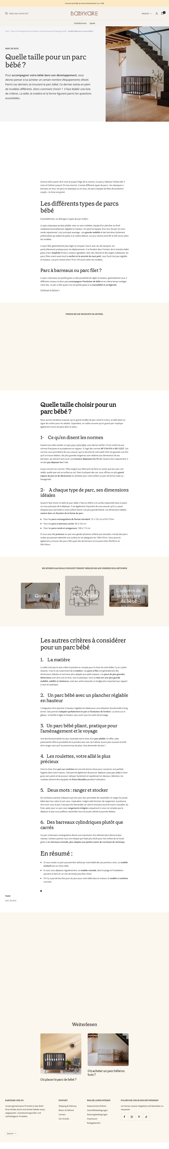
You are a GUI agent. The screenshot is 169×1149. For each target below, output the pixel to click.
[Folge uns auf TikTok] (146, 1116)
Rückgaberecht (93, 1123)
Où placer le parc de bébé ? (58, 1079)
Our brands (64, 1118)
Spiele (92, 23)
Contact (62, 1114)
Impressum (92, 1118)
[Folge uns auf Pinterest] (139, 1116)
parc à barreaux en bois (53, 225)
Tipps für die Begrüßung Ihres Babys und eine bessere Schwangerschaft (39, 31)
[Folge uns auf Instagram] (131, 1116)
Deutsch (145, 13)
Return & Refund (66, 1110)
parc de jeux (12, 49)
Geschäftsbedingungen (97, 1110)
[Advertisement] (84, 150)
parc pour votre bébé (76, 445)
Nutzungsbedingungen (97, 1114)
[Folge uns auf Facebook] (124, 1116)
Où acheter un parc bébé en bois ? (106, 1073)
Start (7, 31)
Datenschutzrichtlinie (96, 1106)
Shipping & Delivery (68, 1106)
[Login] (157, 13)
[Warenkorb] (162, 13)
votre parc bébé (113, 772)
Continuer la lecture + (50, 290)
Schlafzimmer (80, 23)
